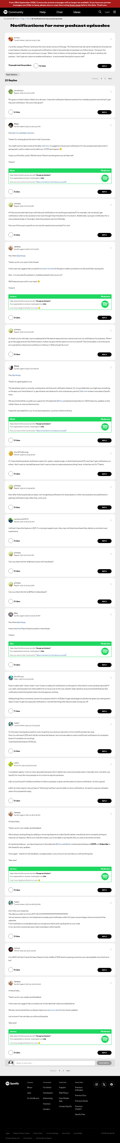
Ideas (76, 12)
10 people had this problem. (20, 65)
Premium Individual (79, 1088)
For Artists (47, 1087)
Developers (48, 1092)
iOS (28, 19)
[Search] (100, 12)
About (29, 1087)
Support (62, 1087)
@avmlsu (16, 133)
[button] (111, 39)
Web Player (63, 1092)
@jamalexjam (28, 133)
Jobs (29, 1092)
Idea (19, 628)
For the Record (33, 1098)
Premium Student (78, 1107)
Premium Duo (80, 1095)
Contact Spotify (65, 1106)
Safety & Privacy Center (21, 1133)
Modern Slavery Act (12, 1138)
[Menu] (114, 12)
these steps (75, 5)
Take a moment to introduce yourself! (51, 182)
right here (45, 146)
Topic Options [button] (11, 74)
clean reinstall (48, 268)
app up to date (53, 1010)
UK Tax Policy (27, 1138)
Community (15, 12)
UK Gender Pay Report (44, 1138)
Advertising (47, 1098)
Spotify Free (80, 1114)
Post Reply (104, 1063)
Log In (107, 12)
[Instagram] (96, 1084)
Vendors (46, 1109)
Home (16, 19)
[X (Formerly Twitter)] (104, 1084)
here (85, 391)
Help (43, 12)
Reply (104, 66)
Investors (47, 1103)
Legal (7, 1133)
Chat (59, 12)
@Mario (60, 401)
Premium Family (81, 1101)
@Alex (68, 844)
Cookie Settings (52, 1133)
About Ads (66, 1133)
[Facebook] (111, 1084)
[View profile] (10, 39)
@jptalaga (21, 255)
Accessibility (78, 1133)
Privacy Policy (38, 1133)
